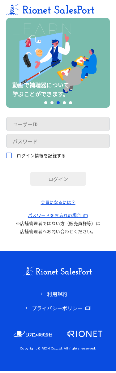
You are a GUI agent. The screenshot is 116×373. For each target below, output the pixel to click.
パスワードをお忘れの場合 (56, 215)
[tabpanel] (58, 63)
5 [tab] (70, 103)
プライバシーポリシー (57, 308)
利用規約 (57, 293)
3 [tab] (58, 103)
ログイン (58, 179)
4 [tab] (64, 103)
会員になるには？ (58, 202)
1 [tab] (46, 103)
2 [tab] (52, 103)
